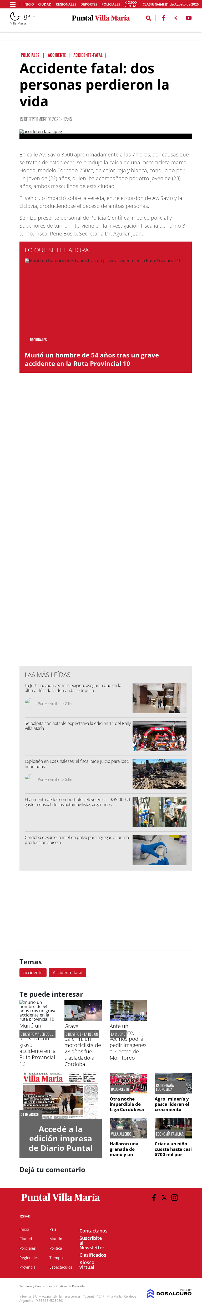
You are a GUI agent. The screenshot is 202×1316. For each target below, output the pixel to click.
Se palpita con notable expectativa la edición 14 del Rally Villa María (78, 725)
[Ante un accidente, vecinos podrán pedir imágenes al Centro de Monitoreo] (128, 1020)
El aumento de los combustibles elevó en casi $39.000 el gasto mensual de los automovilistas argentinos (77, 802)
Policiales (111, 4)
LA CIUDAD (118, 1034)
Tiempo (56, 1257)
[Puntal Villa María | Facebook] (163, 19)
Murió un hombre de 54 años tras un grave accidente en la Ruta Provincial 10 (92, 359)
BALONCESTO (120, 1089)
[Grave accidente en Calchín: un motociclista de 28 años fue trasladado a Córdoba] (83, 1020)
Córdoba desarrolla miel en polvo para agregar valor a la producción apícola (77, 839)
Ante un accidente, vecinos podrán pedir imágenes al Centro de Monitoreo (128, 1042)
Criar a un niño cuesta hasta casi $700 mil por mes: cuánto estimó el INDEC (173, 1154)
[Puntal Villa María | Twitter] (175, 19)
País (53, 1229)
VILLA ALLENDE (121, 1134)
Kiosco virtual (131, 4)
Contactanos (93, 1230)
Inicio (28, 4)
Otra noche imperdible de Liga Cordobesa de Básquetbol (127, 1107)
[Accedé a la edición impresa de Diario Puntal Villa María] (60, 1096)
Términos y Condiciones (35, 1286)
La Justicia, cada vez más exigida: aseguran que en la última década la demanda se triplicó (73, 687)
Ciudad (45, 4)
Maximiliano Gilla (58, 703)
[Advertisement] (105, 556)
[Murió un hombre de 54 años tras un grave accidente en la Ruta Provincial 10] (38, 1019)
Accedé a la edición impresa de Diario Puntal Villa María (61, 1143)
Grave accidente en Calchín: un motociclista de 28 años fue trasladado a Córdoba (82, 1045)
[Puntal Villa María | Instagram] (174, 1197)
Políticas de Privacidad (71, 1286)
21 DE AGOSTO (31, 1114)
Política (55, 1248)
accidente (33, 972)
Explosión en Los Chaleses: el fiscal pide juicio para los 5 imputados (77, 763)
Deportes (88, 4)
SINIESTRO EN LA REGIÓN (82, 1034)
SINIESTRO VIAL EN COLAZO (38, 1034)
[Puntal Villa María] (60, 1201)
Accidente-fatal (67, 972)
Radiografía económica (165, 1087)
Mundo (55, 1238)
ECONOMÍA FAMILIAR (170, 1134)
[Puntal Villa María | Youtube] (189, 19)
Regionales (66, 4)
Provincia (27, 1267)
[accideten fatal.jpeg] (105, 134)
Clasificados (92, 1255)
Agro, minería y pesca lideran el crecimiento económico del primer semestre (173, 1109)
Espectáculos (60, 1267)
